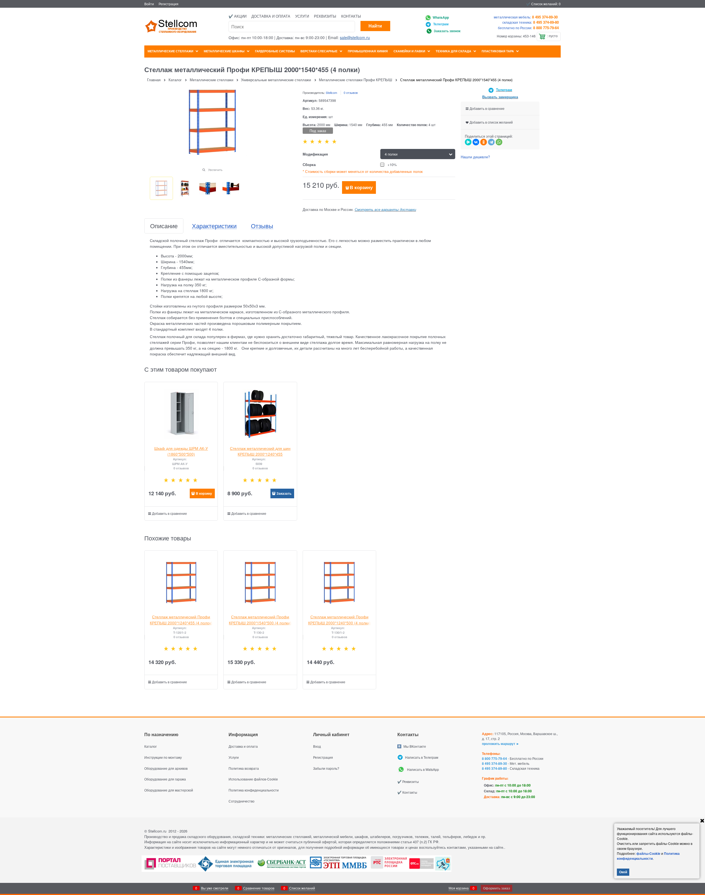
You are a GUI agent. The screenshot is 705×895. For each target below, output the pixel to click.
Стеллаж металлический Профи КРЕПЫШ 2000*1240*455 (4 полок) (181, 619)
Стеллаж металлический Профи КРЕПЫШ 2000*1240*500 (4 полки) (339, 619)
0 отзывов (351, 92)
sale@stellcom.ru (355, 37)
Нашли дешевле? (475, 156)
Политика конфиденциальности (648, 856)
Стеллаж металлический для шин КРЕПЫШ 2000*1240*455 (260, 451)
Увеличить (215, 169)
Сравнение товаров (258, 888)
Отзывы (262, 226)
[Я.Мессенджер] (468, 142)
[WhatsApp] (499, 142)
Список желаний (302, 888)
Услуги (302, 16)
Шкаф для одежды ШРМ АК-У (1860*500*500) (181, 451)
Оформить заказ (496, 888)
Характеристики (214, 226)
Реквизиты (325, 16)
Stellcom (331, 92)
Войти (149, 3)
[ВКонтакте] (476, 142)
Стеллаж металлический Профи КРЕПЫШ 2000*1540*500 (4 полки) (260, 619)
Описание (164, 226)
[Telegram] (491, 142)
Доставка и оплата (270, 16)
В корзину (361, 187)
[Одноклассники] (483, 142)
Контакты (351, 16)
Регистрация (168, 3)
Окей (623, 871)
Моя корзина (459, 888)
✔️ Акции (237, 16)
